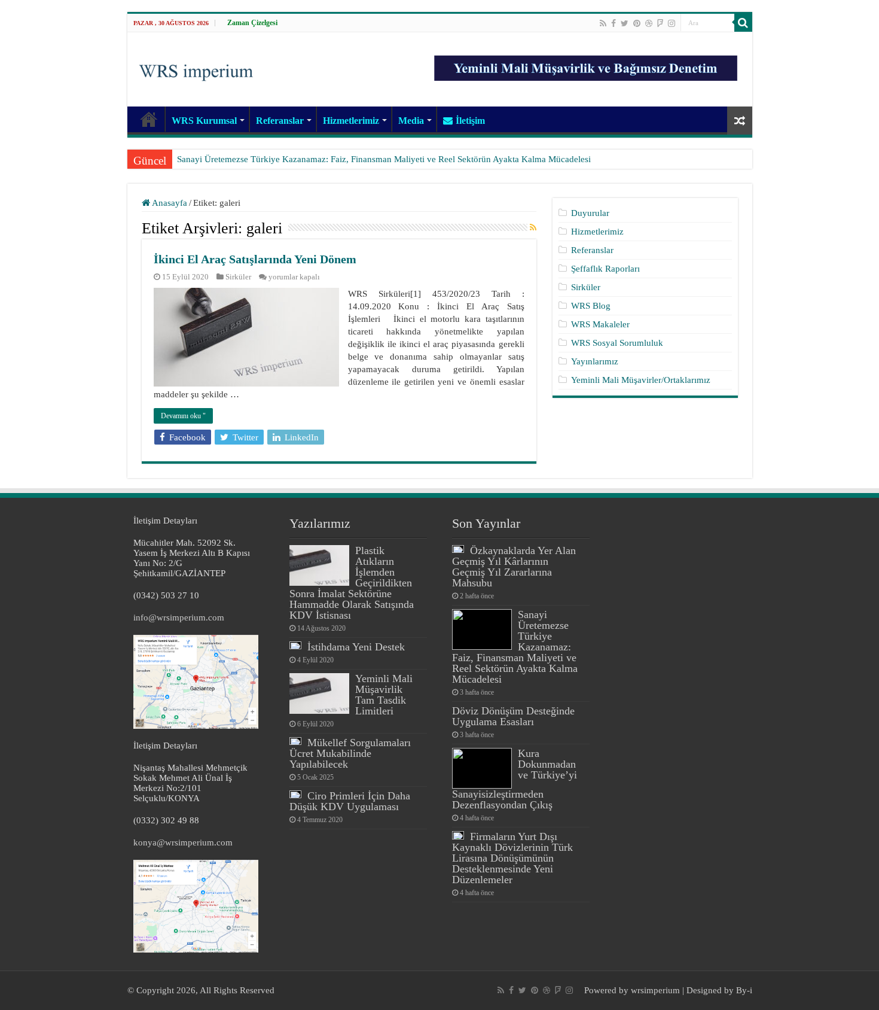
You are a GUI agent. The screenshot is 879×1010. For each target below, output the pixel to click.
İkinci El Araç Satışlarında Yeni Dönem (255, 259)
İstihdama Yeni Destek (356, 647)
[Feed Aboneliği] (533, 228)
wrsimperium (655, 990)
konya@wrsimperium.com (183, 842)
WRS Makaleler (600, 324)
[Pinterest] (637, 23)
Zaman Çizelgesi (252, 23)
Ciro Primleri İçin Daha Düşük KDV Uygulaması (349, 801)
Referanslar (280, 120)
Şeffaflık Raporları (605, 268)
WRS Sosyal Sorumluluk (617, 343)
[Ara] (743, 23)
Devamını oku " (183, 416)
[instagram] (671, 23)
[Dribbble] (649, 23)
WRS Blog (591, 306)
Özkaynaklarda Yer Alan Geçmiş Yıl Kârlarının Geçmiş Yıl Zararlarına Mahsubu (514, 566)
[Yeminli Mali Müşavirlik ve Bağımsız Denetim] (587, 63)
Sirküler (238, 277)
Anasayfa (168, 203)
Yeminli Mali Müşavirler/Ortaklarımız (640, 380)
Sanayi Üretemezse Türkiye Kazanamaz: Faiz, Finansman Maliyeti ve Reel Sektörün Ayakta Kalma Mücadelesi (384, 159)
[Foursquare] (660, 23)
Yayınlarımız (594, 361)
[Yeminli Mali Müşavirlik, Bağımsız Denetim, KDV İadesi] (196, 68)
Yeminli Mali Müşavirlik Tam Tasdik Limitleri (384, 695)
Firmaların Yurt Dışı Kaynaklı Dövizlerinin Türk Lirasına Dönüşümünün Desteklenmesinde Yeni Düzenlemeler (512, 858)
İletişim (470, 120)
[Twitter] (624, 23)
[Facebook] (613, 23)
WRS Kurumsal (204, 120)
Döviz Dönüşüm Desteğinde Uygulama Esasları (513, 716)
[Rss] (603, 23)
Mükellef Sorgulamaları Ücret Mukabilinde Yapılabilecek (350, 753)
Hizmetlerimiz (351, 120)
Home (148, 119)
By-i (744, 990)
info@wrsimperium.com (178, 617)
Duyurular (590, 213)
